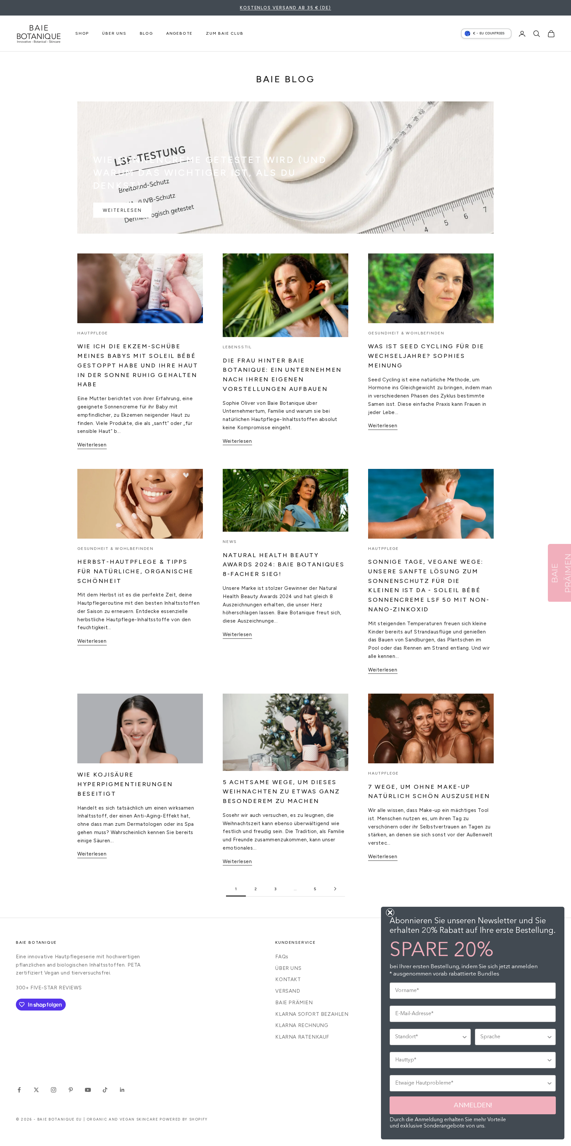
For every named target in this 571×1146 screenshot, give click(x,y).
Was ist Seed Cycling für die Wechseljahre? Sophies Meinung (426, 356)
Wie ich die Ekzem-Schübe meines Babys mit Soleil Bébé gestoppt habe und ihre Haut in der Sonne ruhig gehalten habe (137, 365)
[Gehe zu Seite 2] (335, 888)
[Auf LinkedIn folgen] (122, 1090)
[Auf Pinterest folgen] (70, 1090)
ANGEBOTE (179, 33)
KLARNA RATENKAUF (302, 1037)
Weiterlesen (122, 210)
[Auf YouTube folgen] (88, 1090)
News (230, 541)
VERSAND (287, 991)
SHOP (82, 33)
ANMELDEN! (473, 1105)
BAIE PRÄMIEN (294, 1003)
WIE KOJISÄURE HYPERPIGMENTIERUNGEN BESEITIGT (125, 784)
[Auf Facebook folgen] (19, 1090)
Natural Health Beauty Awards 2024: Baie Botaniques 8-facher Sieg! (284, 565)
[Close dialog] (390, 912)
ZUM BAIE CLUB (224, 33)
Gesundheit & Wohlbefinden (406, 333)
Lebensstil (237, 347)
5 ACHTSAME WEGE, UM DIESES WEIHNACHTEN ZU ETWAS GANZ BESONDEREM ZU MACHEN (281, 792)
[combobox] (428, 1037)
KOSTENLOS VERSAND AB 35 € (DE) (285, 7)
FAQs (281, 957)
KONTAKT (288, 979)
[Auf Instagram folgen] (53, 1090)
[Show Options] (464, 1037)
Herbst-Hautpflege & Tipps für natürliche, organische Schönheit (135, 571)
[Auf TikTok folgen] (105, 1090)
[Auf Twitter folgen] (36, 1090)
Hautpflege (92, 333)
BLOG (146, 33)
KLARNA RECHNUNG (301, 1025)
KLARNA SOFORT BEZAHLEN (311, 1014)
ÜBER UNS (114, 33)
